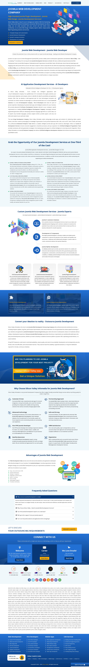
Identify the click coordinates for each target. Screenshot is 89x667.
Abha (14, 588)
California (79, 591)
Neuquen (28, 614)
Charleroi (24, 595)
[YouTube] (52, 580)
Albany (76, 588)
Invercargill (28, 603)
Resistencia (43, 618)
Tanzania (36, 624)
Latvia (23, 607)
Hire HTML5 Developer (33, 639)
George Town (40, 599)
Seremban (51, 622)
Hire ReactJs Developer (33, 645)
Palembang (74, 614)
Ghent (67, 599)
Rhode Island (52, 618)
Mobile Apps (51, 658)
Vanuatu (19, 627)
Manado (61, 608)
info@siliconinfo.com (69, 555)
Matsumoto (56, 610)
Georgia (45, 599)
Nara (74, 612)
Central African (64, 593)
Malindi (54, 608)
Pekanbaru (44, 616)
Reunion (47, 618)
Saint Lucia (70, 618)
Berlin (56, 591)
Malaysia (45, 608)
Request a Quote (15, 42)
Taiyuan (12, 624)
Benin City (52, 591)
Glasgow (10, 601)
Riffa (56, 618)
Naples (71, 612)
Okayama (52, 614)
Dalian (61, 595)
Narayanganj (78, 612)
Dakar (58, 595)
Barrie (12, 591)
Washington (59, 627)
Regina (33, 618)
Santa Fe (66, 620)
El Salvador (47, 597)
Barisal (9, 591)
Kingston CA (68, 605)
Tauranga (48, 624)
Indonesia (23, 603)
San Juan (13, 620)
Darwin (79, 595)
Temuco (55, 624)
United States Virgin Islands (75, 625)
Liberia (47, 607)
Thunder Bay (10, 625)
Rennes (39, 618)
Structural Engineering (69, 643)
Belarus (29, 591)
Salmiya (76, 618)
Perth (54, 616)
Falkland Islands (53, 597)
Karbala (9, 605)
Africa (40, 588)
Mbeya (79, 610)
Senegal (41, 622)
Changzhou (19, 595)
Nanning (61, 612)
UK (34, 625)
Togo (26, 625)
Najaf (36, 612)
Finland (79, 597)
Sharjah (69, 622)
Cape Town (32, 593)
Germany (57, 599)
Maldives (49, 608)
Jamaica (41, 603)
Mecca (9, 612)
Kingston (63, 605)
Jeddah (48, 603)
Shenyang (73, 622)
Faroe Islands (60, 597)
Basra (15, 591)
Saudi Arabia (27, 622)
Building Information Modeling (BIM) (73, 639)
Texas (63, 624)
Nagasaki (25, 612)
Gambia (27, 599)
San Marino (27, 620)
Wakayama (48, 627)
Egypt (41, 597)
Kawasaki (13, 605)
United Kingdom (54, 625)
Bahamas (31, 590)
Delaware (13, 597)
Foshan (16, 599)
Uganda (31, 625)
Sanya (14, 622)
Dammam (64, 595)
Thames (70, 624)
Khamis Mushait (45, 605)
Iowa (32, 603)
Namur (49, 612)
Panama (18, 616)
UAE (29, 625)
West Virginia (74, 627)
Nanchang (53, 612)
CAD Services (59, 658)
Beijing (26, 591)
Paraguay (30, 616)
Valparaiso (10, 627)
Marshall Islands (29, 610)
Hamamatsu (42, 601)
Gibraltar (70, 599)
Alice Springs (22, 590)
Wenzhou (69, 627)
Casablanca (51, 593)
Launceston (26, 607)
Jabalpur (35, 603)
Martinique (36, 610)
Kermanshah (38, 605)
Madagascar (10, 608)
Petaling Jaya (60, 616)
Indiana (19, 603)
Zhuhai (44, 629)
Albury (79, 588)
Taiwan (9, 624)
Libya (54, 607)
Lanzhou (13, 607)
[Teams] (56, 580)
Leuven (42, 607)
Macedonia (74, 607)
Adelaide (37, 588)
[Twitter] (33, 580)
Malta (58, 608)
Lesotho (39, 607)
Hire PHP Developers (32, 641)
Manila (79, 608)
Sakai (73, 618)
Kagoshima (52, 603)
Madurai (15, 608)
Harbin (69, 601)
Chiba (40, 595)
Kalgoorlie (61, 603)
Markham (20, 610)
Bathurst (22, 591)
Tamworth (29, 624)
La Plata (67, 607)
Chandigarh (73, 593)
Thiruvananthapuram (76, 624)
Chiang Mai (36, 595)
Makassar (31, 608)
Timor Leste (22, 625)
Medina (16, 612)
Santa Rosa (70, 620)
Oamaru (45, 614)
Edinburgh (32, 597)
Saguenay (65, 618)
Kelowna (27, 605)
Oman (60, 614)
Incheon (13, 603)
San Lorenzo (18, 620)
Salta (80, 618)
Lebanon (35, 607)
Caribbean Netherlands (43, 593)
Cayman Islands (57, 593)
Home (29, 658)
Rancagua (23, 618)
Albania (72, 588)
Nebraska (13, 614)
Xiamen (17, 629)
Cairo (72, 591)
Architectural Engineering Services (72, 641)
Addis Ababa (32, 588)
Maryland (40, 610)
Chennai (32, 595)
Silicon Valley (45, 664)
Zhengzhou (40, 629)
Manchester (70, 608)
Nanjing (57, 612)
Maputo (9, 610)
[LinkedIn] (40, 580)
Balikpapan (45, 590)
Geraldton (53, 599)
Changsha (10, 595)
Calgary (74, 591)
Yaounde (24, 629)
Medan (12, 612)
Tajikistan (17, 624)
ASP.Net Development (14, 645)
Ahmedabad (44, 588)
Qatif (80, 616)
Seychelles (56, 622)
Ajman (51, 588)
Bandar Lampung (55, 590)
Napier (68, 612)
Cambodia (15, 593)
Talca (25, 624)
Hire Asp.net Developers (33, 649)
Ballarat (49, 590)
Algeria (14, 590)
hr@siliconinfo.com (44, 555)
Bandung (61, 590)
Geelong (35, 599)
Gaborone (24, 599)
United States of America (63, 625)
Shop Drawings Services (70, 647)
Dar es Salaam (70, 595)
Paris (40, 616)
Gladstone (78, 599)
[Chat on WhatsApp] (59, 580)
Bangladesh (69, 590)
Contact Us (76, 658)
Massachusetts (50, 610)
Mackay (79, 607)
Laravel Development (14, 647)
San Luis (22, 620)
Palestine (79, 614)
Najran (39, 612)
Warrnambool (54, 627)
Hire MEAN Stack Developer (34, 651)
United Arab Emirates (45, 625)
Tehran (51, 624)
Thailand (66, 624)
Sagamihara (60, 618)
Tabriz (77, 622)
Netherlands (23, 614)
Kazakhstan (22, 605)
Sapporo (17, 622)
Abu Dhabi (21, 588)
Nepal (20, 614)
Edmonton (37, 597)
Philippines (66, 616)
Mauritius (71, 610)
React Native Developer (52, 645)
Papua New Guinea (24, 616)
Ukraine (36, 625)
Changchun (78, 593)
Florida (9, 599)
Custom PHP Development (15, 639)
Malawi (40, 608)
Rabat (15, 618)
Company (34, 658)
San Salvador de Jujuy (44, 620)
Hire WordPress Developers (34, 647)
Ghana (61, 599)
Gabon (20, 599)
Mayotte (75, 610)
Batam (18, 591)
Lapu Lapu (19, 607)
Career (71, 658)
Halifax (32, 601)
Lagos (76, 605)
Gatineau (32, 599)
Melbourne (21, 612)
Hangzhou (62, 601)
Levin (45, 607)
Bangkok (65, 590)
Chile (43, 595)
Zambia (35, 629)
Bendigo (40, 591)
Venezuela (24, 627)
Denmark (17, 597)
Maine (23, 608)
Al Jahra (57, 588)
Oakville (42, 614)
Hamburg (48, 601)
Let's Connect (76, 3)
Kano (73, 603)
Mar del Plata (14, 610)
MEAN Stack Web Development (16, 641)
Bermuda (60, 591)
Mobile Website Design (51, 643)
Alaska (69, 588)
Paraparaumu (36, 616)
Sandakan (52, 620)
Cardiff (37, 593)
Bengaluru (45, 591)
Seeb (31, 622)
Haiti (25, 601)
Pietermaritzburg (72, 616)
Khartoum (51, 605)
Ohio (49, 614)
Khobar (54, 605)
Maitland (27, 608)
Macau (70, 607)
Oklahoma (57, 614)
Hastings (72, 601)
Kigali (57, 605)
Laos (16, 607)
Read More (19, 560)
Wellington (65, 627)
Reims (36, 618)
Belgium (33, 591)
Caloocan (10, 593)
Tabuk (79, 622)
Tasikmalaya (43, 624)
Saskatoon (22, 622)
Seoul (45, 622)
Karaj (80, 603)
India (16, 603)
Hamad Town (37, 601)
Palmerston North (12, 616)
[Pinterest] (44, 580)
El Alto (43, 597)
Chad (69, 593)
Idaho (79, 601)
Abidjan (17, 588)
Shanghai (65, 622)
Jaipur (38, 603)
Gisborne (74, 599)
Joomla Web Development (15, 651)
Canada (23, 593)
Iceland (76, 601)
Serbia (47, 622)
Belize (37, 591)
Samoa (9, 620)
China (48, 595)
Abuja (25, 588)
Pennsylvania (49, 616)
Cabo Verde (64, 591)
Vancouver (15, 627)
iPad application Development (53, 647)
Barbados (74, 590)
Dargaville (75, 595)
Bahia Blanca (36, 590)
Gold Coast (14, 601)
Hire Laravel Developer (33, 643)
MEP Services (68, 645)
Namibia (45, 612)
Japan (45, 603)
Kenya (34, 605)
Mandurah (75, 608)
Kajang (57, 603)
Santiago (75, 620)
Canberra (28, 593)
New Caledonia (37, 614)
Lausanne (31, 607)
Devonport (22, 597)
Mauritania (67, 610)
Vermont (31, 627)
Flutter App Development (52, 651)
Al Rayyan (62, 588)
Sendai (38, 622)
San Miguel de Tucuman (35, 620)
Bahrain (41, 590)
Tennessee (59, 624)
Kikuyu (60, 605)
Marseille (24, 610)
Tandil (32, 624)
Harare (66, 601)
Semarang (34, 622)
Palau (70, 614)
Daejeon (54, 595)
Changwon (15, 595)
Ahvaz (48, 588)
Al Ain (54, 588)
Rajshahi (18, 618)
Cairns (69, 591)
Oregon (63, 614)
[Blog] (48, 580)
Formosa (13, 599)
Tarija (39, 624)
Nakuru (42, 612)
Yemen (32, 629)
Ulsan (40, 625)
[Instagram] (37, 580)
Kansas (76, 603)
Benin (48, 591)
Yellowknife (28, 629)
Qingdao (10, 618)
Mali (52, 608)
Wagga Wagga (36, 627)
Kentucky (31, 605)
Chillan (45, 595)
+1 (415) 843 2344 (13, 658)
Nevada (32, 614)
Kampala (65, 603)
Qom (13, 618)
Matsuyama (61, 610)
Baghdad (27, 590)
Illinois (9, 603)
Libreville (51, 607)
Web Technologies (42, 658)
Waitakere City (43, 627)
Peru (56, 616)
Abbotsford (10, 588)
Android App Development (52, 641)
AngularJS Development (15, 649)
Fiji (76, 597)
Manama (65, 608)
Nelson (16, 614)
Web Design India (13, 643)
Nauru (9, 614)
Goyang (18, 601)
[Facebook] (29, 580)
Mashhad (45, 610)
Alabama (66, 588)
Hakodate (28, 601)
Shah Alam (61, 622)
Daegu (51, 595)
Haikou (22, 601)
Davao (9, 597)
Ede (29, 597)
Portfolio (66, 658)
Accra (28, 588)
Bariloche (79, 590)
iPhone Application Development (54, 639)
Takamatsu (21, 624)
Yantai (20, 629)
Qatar (77, 616)
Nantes (64, 612)
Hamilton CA (56, 601)
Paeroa (67, 614)
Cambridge (19, 593)
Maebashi (20, 608)
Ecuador (26, 597)
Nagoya (29, 612)
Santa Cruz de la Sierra (59, 620)
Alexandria (10, 590)
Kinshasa (73, 605)
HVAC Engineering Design (70, 649)
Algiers (17, 590)
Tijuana (18, 625)
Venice (27, 627)
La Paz (64, 607)
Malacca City (36, 608)
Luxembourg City (58, 607)
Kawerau (17, 605)
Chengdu (28, 595)
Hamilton (52, 601)
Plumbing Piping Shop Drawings (72, 651)
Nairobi (33, 612)
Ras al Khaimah (28, 618)
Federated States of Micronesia (69, 597)
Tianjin (15, 625)
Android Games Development (53, 649)
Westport (13, 629)
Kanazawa (70, 603)
